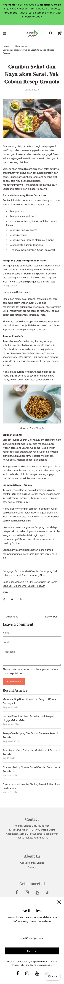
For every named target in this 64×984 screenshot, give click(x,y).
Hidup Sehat (21, 46)
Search (32, 867)
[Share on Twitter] (12, 599)
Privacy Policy (18, 965)
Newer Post (51, 616)
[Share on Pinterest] (21, 599)
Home (6, 46)
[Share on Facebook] (4, 599)
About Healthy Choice (32, 862)
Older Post (12, 616)
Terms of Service (38, 965)
